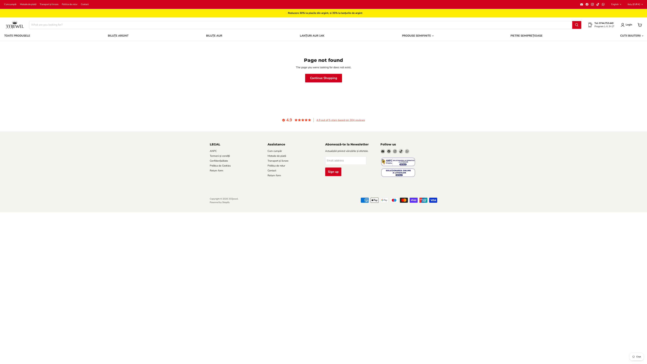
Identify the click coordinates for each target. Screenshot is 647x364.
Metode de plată (28, 4)
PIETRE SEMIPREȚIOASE (527, 36)
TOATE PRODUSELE (17, 36)
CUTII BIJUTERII (630, 36)
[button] (627, 25)
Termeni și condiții (220, 156)
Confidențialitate (219, 160)
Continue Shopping (323, 78)
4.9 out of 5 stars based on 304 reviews (340, 120)
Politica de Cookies (220, 165)
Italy (634, 4)
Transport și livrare (49, 4)
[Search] (576, 25)
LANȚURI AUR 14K (312, 36)
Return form (216, 170)
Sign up (333, 172)
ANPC (213, 151)
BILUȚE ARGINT (118, 36)
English (615, 4)
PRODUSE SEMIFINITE (417, 36)
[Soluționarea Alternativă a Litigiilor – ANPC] (398, 162)
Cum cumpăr (10, 4)
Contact (85, 4)
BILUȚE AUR (214, 36)
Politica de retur (70, 4)
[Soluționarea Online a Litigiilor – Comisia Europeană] (398, 173)
